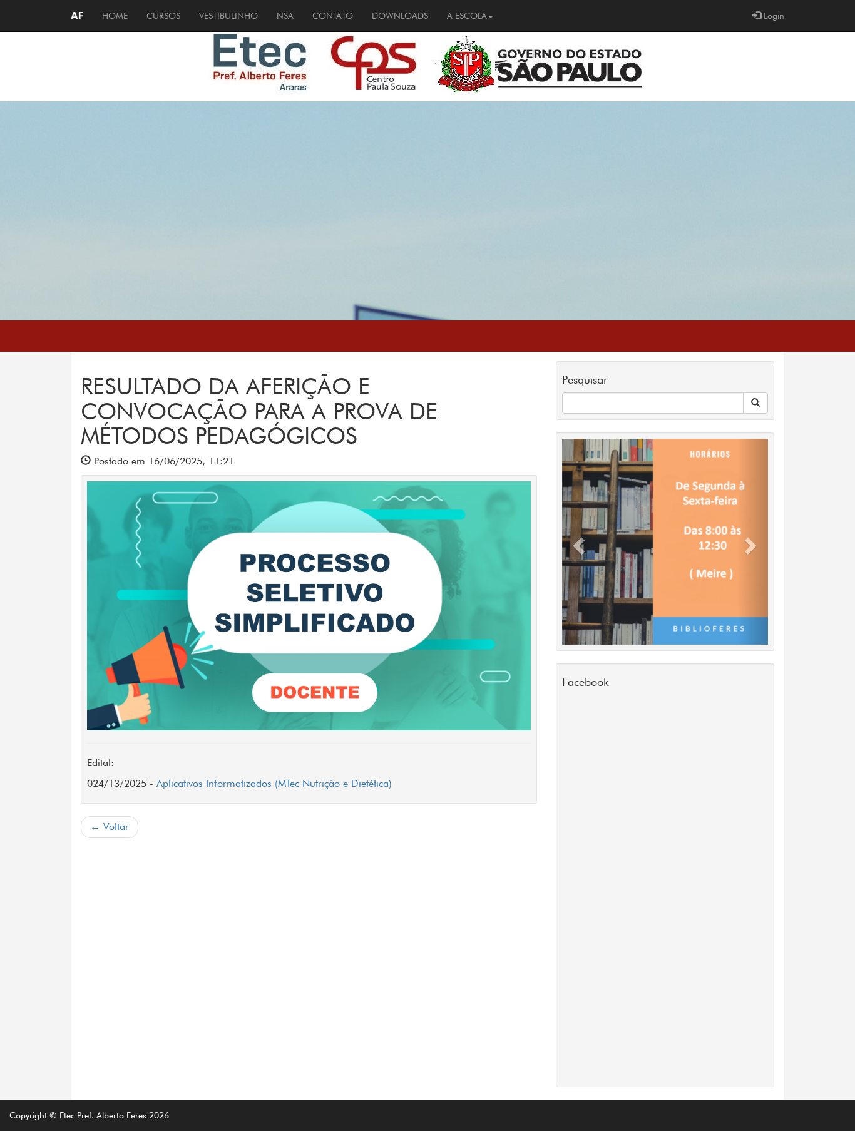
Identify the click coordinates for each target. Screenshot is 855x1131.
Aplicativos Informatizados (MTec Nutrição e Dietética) (274, 783)
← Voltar (109, 826)
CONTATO (332, 16)
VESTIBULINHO (228, 16)
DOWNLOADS (400, 16)
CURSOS (163, 16)
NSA (285, 16)
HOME (119, 15)
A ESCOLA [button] (467, 16)
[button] (577, 542)
